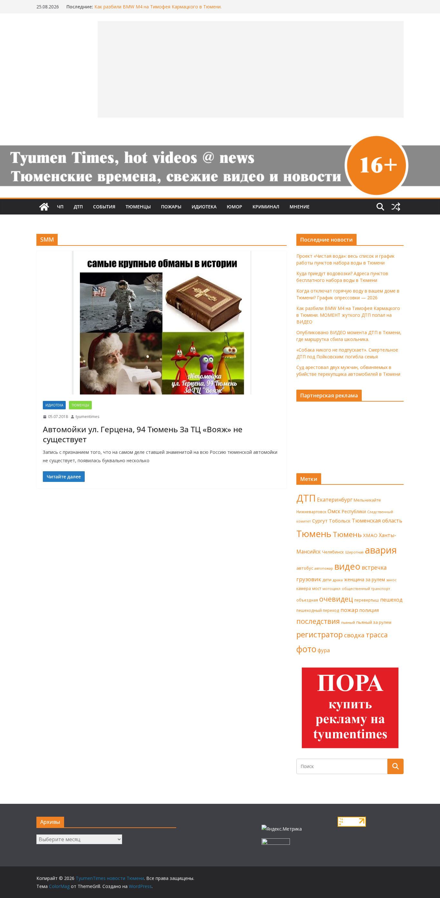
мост (316, 588)
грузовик (308, 579)
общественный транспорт (366, 588)
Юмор (234, 207)
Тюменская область (377, 520)
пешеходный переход (317, 610)
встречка (374, 567)
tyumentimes (87, 416)
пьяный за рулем (373, 622)
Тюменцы (138, 207)
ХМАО (370, 535)
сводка (354, 635)
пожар (349, 610)
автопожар (323, 568)
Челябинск (333, 552)
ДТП (78, 207)
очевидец (336, 599)
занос (391, 579)
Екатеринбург (334, 499)
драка (338, 579)
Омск (334, 511)
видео (347, 566)
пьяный (348, 622)
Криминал (266, 207)
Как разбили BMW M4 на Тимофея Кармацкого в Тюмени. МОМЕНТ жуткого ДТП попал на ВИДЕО (158, 10)
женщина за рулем (364, 579)
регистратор (319, 634)
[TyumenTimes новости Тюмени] (44, 207)
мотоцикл (331, 588)
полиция (369, 610)
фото (306, 649)
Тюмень (313, 533)
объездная (307, 600)
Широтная (354, 552)
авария (381, 550)
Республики (354, 511)
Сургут (320, 520)
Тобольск (339, 520)
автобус (304, 568)
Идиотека (204, 207)
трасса (377, 634)
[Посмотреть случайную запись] (396, 207)
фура (324, 650)
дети (326, 580)
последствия (318, 621)
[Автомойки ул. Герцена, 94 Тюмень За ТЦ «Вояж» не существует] (161, 322)
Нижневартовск (311, 511)
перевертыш (366, 600)
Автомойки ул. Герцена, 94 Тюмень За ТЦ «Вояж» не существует (143, 434)
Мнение (300, 207)
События (104, 207)
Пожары (171, 207)
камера (303, 588)
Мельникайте (367, 500)
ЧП (60, 207)
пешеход (391, 599)
